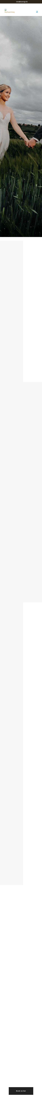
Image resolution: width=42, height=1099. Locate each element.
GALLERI (21, 156)
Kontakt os (21, 866)
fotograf (24, 301)
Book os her (21, 1091)
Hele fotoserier (23, 368)
